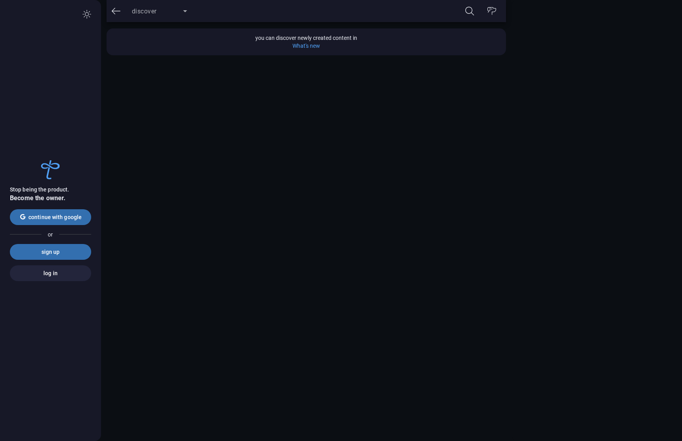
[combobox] (159, 14)
